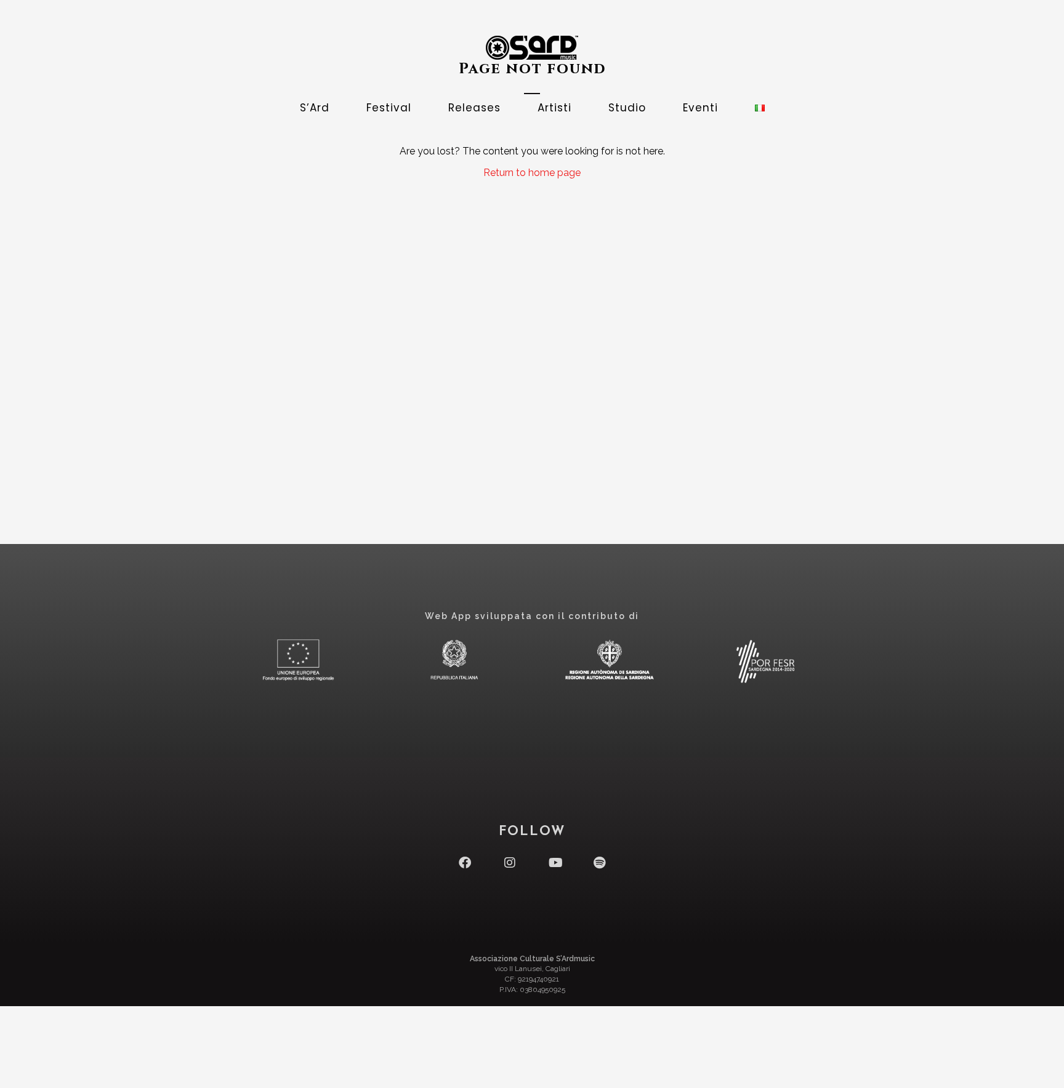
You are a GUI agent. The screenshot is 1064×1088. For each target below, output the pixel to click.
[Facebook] (465, 862)
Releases (474, 107)
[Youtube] (554, 862)
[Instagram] (510, 862)
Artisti (554, 107)
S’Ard (314, 107)
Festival (388, 107)
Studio (627, 107)
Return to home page (532, 172)
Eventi (700, 107)
